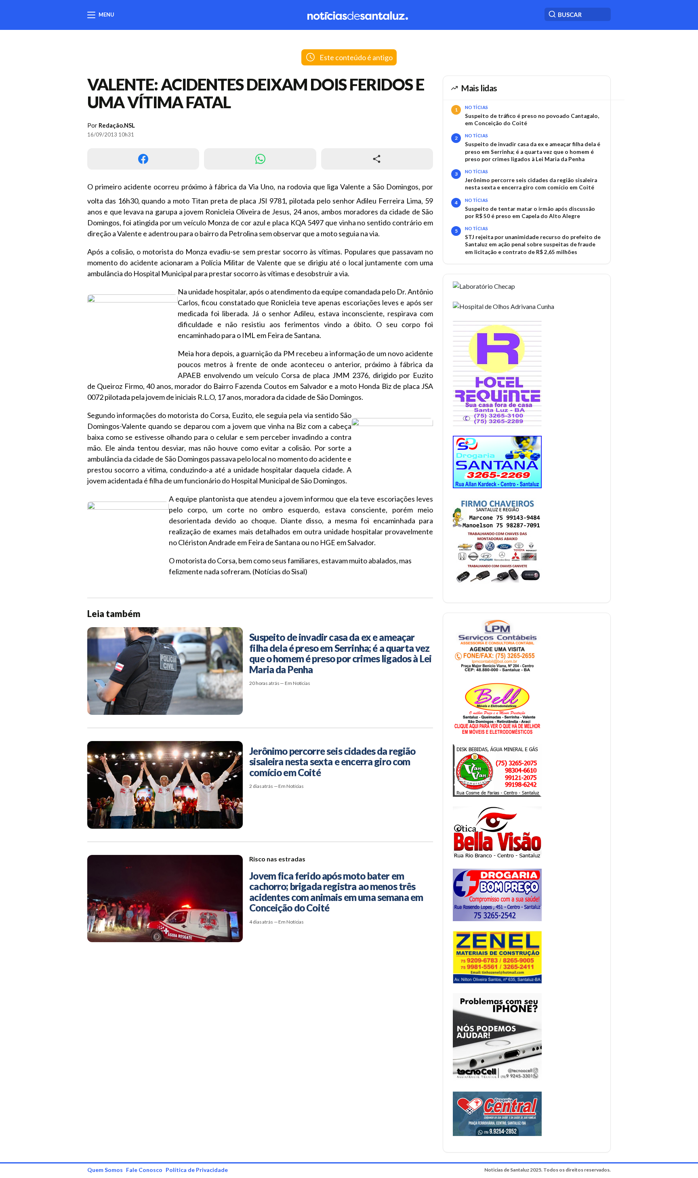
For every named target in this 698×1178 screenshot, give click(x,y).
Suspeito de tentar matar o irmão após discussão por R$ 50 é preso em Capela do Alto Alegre (530, 212)
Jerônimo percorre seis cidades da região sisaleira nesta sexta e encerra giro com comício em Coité (531, 184)
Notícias (476, 107)
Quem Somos (105, 1169)
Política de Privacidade (197, 1169)
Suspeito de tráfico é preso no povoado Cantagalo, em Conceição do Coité (532, 119)
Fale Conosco (144, 1169)
